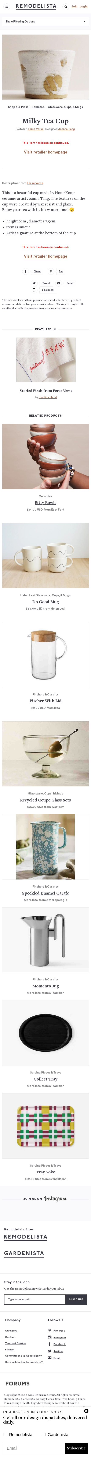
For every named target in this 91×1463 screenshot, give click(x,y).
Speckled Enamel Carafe (45, 893)
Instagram (60, 1337)
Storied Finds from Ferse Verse (46, 391)
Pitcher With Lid (46, 701)
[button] (65, 6)
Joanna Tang (66, 129)
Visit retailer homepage (45, 152)
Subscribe (76, 1448)
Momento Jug (45, 986)
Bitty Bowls (45, 503)
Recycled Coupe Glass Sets (45, 800)
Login (84, 6)
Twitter (58, 1351)
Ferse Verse (36, 129)
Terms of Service (15, 1343)
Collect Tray (45, 1079)
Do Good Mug (45, 602)
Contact (10, 1337)
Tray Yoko (45, 1172)
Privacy (9, 1349)
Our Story (11, 1330)
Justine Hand (48, 397)
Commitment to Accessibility (23, 1355)
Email (57, 1358)
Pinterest (59, 1330)
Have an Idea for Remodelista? (24, 1362)
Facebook (60, 1344)
